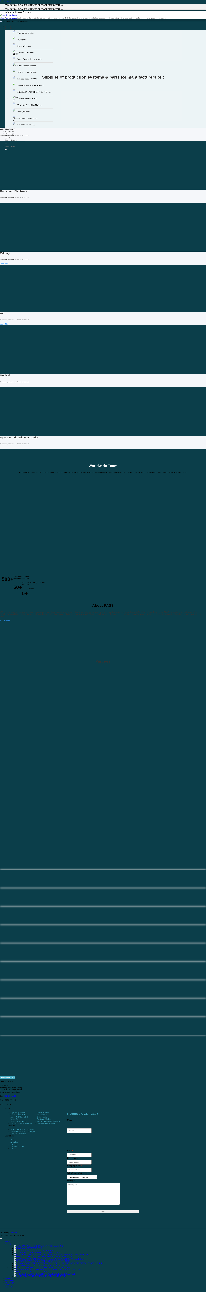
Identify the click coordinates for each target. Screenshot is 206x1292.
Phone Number (74, 1158)
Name (70, 1120)
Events (7, 1285)
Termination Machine (25, 53)
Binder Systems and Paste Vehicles (22, 1129)
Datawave (14, 1233)
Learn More (4, 264)
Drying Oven (22, 39)
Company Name (74, 1166)
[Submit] (6, 149)
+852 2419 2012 (9, 1096)
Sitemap (13, 1148)
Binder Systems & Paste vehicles (29, 59)
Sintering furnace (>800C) (27, 79)
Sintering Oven (42, 1115)
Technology (9, 134)
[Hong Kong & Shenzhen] (110, 635)
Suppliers (13, 1144)
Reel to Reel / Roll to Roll (27, 99)
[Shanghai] (101, 545)
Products (8, 29)
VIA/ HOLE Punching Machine (29, 105)
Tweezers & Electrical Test (27, 118)
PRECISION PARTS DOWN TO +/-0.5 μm (34, 92)
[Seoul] (116, 519)
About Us (8, 26)
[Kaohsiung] (116, 687)
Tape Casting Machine (25, 33)
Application (9, 131)
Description (72, 1180)
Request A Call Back (17, 1146)
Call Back (9, 138)
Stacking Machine (24, 46)
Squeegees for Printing (25, 125)
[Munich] (50, 364)
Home (12, 1140)
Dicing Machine (23, 112)
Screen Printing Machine (26, 66)
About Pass (14, 1142)
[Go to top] (1, 1238)
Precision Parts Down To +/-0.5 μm (22, 1132)
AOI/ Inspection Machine (27, 72)
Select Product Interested (78, 1173)
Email (70, 1150)
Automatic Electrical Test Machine (30, 85)
